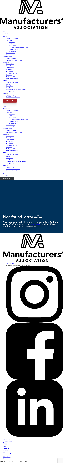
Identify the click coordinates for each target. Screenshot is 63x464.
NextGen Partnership (12, 78)
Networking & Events (12, 82)
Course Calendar (10, 65)
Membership (6, 36)
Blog (4, 31)
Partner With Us (10, 53)
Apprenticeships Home (12, 58)
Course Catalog (10, 67)
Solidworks (9, 75)
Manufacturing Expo (11, 87)
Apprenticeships (7, 56)
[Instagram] (34, 322)
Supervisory (9, 69)
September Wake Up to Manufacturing (16, 89)
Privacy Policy (7, 457)
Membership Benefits (12, 38)
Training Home (10, 64)
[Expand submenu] (8, 62)
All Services (9, 40)
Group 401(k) (12, 51)
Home (4, 106)
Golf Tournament (10, 91)
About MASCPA (10, 95)
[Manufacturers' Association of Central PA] (31, 28)
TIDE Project (12, 45)
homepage (36, 224)
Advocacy (12, 42)
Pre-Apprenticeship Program (14, 60)
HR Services (12, 43)
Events (5, 80)
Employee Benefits (14, 49)
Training (5, 62)
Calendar (5, 33)
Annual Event (9, 86)
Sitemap (5, 458)
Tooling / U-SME (10, 76)
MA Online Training (11, 73)
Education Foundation (12, 170)
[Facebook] (34, 379)
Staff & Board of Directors (13, 97)
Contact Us (9, 100)
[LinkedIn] (34, 436)
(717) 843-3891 (10, 263)
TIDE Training (9, 71)
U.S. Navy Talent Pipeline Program (18, 47)
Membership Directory (12, 54)
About (4, 93)
